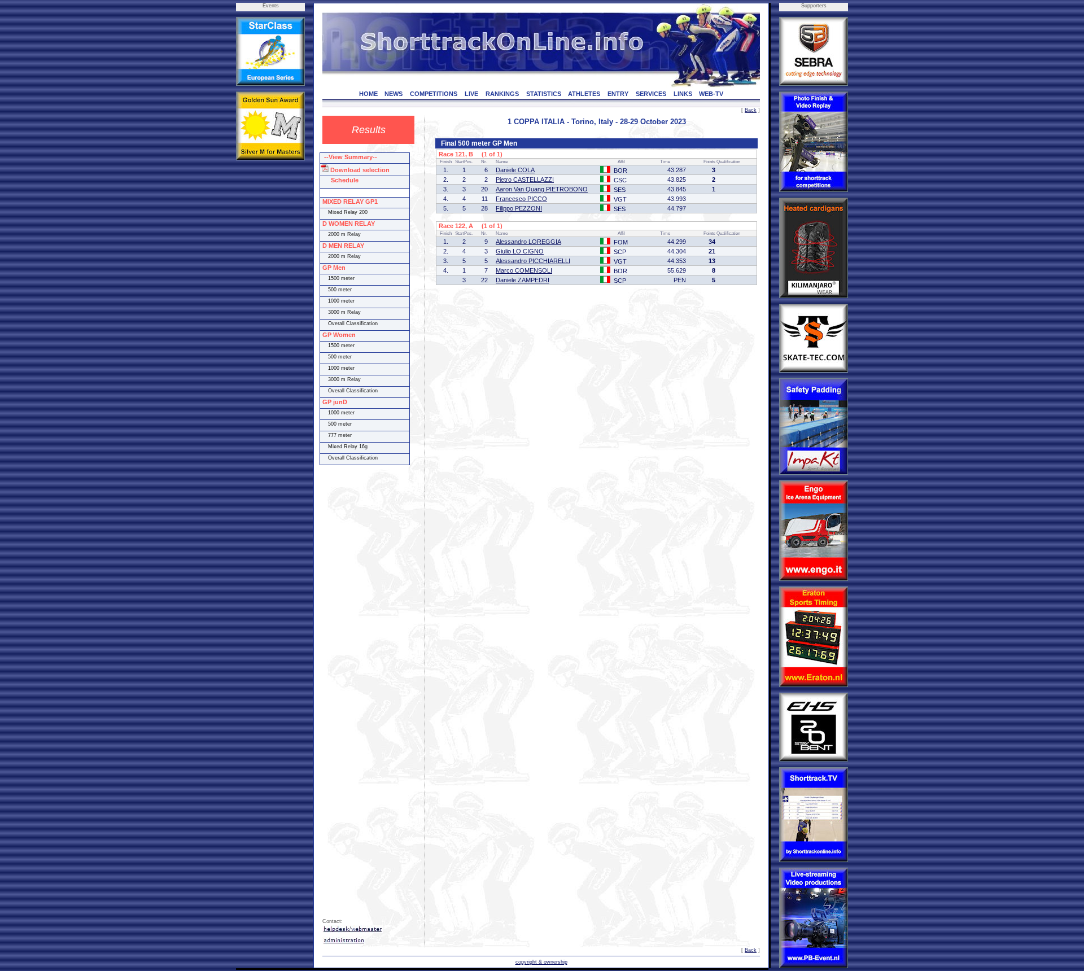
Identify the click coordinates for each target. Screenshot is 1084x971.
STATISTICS (543, 93)
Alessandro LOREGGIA (528, 241)
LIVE (471, 93)
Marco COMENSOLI (524, 270)
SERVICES (651, 93)
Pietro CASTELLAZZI (525, 179)
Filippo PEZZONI (519, 208)
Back (751, 110)
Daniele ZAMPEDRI (522, 280)
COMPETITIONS (433, 93)
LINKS (683, 93)
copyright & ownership (541, 962)
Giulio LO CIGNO (520, 251)
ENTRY (617, 93)
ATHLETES (584, 93)
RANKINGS (502, 93)
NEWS (393, 93)
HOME (368, 93)
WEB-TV (711, 93)
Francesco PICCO (521, 198)
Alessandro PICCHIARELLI (533, 260)
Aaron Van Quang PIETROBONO (542, 189)
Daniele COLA (515, 170)
